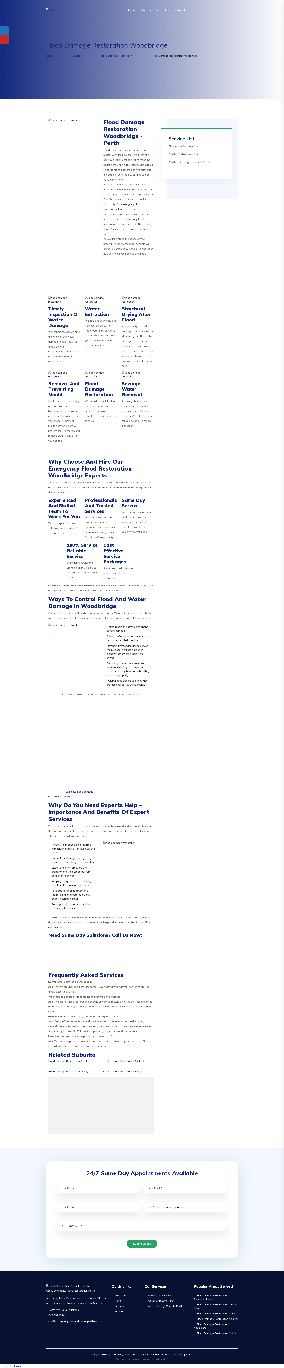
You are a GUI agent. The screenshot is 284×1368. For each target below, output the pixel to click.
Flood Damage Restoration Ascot (67, 1061)
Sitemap (119, 1311)
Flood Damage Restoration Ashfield (123, 1061)
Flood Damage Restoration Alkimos (217, 1313)
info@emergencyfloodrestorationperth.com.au (75, 1321)
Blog (166, 10)
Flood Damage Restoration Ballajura (123, 1071)
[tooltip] (4, 30)
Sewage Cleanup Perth (185, 146)
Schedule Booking (12, 1366)
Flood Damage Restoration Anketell (217, 1318)
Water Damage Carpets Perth (190, 162)
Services (119, 1306)
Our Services (149, 10)
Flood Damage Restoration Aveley (68, 1071)
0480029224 (56, 1315)
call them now (56, 927)
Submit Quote (142, 1243)
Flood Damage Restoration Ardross (217, 1333)
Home (132, 10)
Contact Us (182, 10)
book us (57, 440)
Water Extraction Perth (185, 154)
